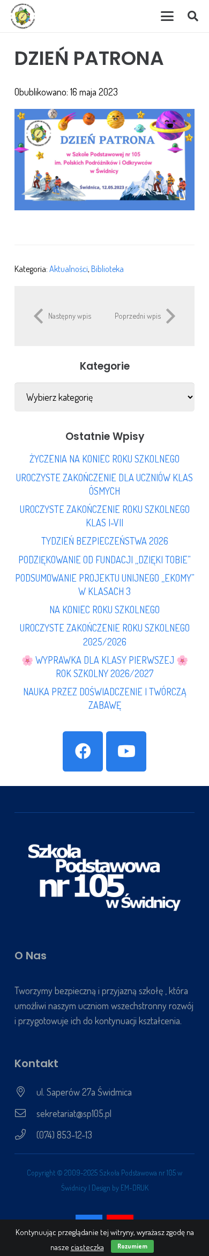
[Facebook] (83, 751)
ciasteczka (87, 1247)
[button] (167, 16)
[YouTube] (126, 751)
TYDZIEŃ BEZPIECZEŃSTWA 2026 (104, 541)
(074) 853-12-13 (64, 1135)
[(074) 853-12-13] (25, 1134)
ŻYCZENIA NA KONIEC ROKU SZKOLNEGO (104, 459)
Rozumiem (132, 1246)
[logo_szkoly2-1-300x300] (23, 16)
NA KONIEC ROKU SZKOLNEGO (104, 609)
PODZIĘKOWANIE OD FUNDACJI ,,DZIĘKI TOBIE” (104, 559)
